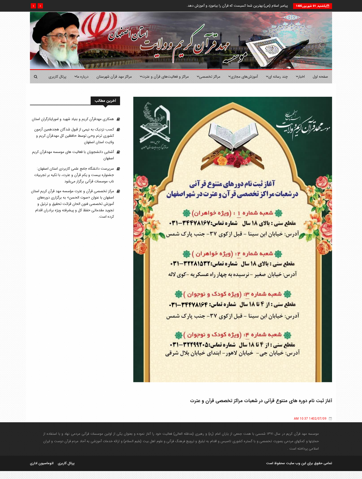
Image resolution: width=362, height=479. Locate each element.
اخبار (301, 77)
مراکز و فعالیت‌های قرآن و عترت (165, 77)
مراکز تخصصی (209, 77)
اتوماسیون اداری (42, 463)
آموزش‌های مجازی (244, 77)
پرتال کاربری (57, 77)
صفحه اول (320, 77)
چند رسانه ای (278, 77)
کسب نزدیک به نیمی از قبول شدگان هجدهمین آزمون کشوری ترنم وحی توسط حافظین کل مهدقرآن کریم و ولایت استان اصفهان (74, 135)
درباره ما (83, 77)
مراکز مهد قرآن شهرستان (114, 77)
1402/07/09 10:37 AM (310, 418)
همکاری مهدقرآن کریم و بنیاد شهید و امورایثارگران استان (73, 119)
